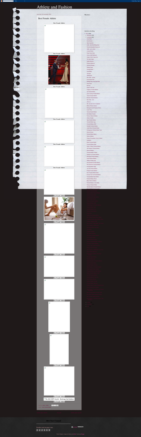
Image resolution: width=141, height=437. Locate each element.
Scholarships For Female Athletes (94, 205)
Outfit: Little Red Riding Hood (93, 45)
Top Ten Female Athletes (92, 168)
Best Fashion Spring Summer (93, 296)
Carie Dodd (89, 38)
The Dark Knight (90, 59)
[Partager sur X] (55, 405)
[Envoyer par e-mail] (52, 405)
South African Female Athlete (93, 128)
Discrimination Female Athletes (93, 162)
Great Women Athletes (91, 158)
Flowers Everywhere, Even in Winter (94, 138)
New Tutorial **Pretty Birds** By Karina (95, 223)
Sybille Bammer (90, 61)
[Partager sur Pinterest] (57, 405)
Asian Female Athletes (91, 263)
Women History (90, 132)
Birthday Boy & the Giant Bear (93, 81)
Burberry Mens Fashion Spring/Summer (95, 285)
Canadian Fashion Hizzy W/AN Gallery (95, 219)
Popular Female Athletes (92, 170)
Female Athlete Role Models (93, 176)
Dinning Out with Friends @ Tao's (94, 107)
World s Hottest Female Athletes (94, 146)
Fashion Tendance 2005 (92, 221)
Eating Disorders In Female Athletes (94, 260)
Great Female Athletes (91, 195)
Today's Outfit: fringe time (92, 57)
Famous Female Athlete (92, 184)
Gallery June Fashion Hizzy (93, 215)
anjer (44, 405)
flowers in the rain (90, 87)
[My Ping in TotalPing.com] (80, 427)
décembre (89, 35)
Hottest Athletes (90, 136)
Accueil (59, 412)
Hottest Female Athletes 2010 (93, 273)
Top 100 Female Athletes (92, 275)
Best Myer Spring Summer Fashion (94, 294)
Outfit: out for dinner (91, 49)
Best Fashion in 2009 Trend (93, 225)
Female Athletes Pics (91, 209)
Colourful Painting (90, 231)
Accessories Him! (90, 79)
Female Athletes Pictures (92, 265)
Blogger (82, 434)
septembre (89, 304)
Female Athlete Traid (91, 207)
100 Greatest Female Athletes (93, 148)
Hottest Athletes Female (92, 281)
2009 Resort (89, 75)
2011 (87, 33)
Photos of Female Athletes (92, 201)
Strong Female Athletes (92, 111)
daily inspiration (90, 43)
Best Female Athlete (46, 407)
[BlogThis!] (53, 405)
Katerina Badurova (91, 63)
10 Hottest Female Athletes (92, 243)
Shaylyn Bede (90, 67)
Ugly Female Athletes (91, 120)
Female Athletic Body (91, 166)
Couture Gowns (90, 51)
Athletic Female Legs (91, 160)
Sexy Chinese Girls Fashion (93, 287)
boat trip (88, 85)
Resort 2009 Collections (92, 251)
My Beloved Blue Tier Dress (93, 227)
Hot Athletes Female (91, 114)
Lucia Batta (89, 71)
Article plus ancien (76, 412)
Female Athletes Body (91, 144)
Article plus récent (42, 412)
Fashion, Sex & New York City (93, 245)
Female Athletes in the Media (93, 182)
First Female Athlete (91, 237)
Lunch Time (89, 109)
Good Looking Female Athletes (93, 93)
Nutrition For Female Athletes (93, 154)
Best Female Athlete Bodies (93, 172)
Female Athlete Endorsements (93, 188)
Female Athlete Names (91, 134)
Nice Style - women (91, 77)
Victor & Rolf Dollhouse (92, 55)
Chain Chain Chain (91, 53)
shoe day (89, 73)
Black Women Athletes (91, 180)
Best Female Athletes (91, 279)
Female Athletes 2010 (91, 124)
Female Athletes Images (92, 152)
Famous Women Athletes (92, 115)
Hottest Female (90, 118)
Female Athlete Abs (91, 258)
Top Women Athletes (91, 233)
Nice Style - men (90, 99)
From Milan (89, 229)
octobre (89, 302)
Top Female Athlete (91, 91)
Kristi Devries (90, 41)
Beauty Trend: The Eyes (92, 247)
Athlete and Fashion (54, 7)
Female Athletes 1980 (91, 203)
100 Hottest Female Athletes (93, 235)
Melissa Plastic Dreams (92, 105)
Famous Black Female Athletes (93, 192)
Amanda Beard (90, 69)
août (88, 306)
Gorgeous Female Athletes (92, 89)
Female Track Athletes (91, 211)
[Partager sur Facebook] (56, 405)
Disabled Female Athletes (92, 126)
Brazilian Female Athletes (92, 97)
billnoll (74, 434)
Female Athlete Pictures (92, 239)
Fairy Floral (89, 83)
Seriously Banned (90, 65)
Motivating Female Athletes (92, 156)
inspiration (89, 140)
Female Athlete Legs (91, 122)
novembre (89, 37)
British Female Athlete (91, 142)
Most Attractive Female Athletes (93, 164)
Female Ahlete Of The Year (92, 277)
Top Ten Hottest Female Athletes (94, 186)
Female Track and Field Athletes (94, 174)
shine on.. (89, 101)
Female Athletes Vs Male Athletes (94, 271)
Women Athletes (90, 150)
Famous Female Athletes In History (94, 241)
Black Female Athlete (91, 199)
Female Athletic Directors (92, 283)
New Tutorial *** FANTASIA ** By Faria (95, 249)
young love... (89, 213)
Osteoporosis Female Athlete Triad (94, 130)
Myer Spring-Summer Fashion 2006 (94, 292)
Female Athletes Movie (92, 178)
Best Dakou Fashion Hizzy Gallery (94, 217)
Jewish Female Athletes (92, 95)
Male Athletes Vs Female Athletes (94, 267)
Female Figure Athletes (92, 256)
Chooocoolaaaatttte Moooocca (93, 47)
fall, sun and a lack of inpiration (93, 103)
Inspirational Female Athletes (93, 197)
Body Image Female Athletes (93, 269)
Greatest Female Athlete (92, 191)
